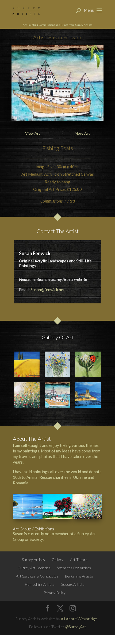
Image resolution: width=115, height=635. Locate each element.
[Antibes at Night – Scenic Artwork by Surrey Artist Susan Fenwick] (88, 395)
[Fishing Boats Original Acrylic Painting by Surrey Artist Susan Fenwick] (57, 395)
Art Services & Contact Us (37, 576)
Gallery (57, 559)
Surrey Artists (33, 559)
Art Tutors (78, 559)
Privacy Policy (55, 592)
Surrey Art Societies (34, 568)
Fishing (50, 148)
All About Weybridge (79, 618)
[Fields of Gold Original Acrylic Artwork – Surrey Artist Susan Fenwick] (27, 364)
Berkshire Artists (79, 576)
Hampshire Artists (40, 584)
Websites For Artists (74, 568)
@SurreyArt (75, 626)
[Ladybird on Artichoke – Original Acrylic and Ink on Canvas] (88, 364)
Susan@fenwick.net (47, 289)
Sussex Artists (73, 584)
